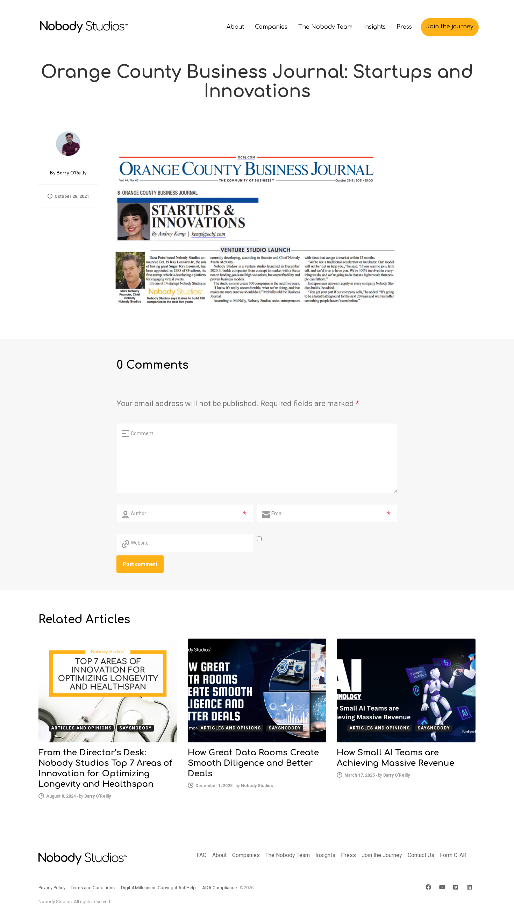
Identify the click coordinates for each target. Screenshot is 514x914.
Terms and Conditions (93, 887)
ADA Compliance (219, 887)
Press (348, 855)
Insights (325, 855)
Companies (246, 855)
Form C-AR (453, 855)
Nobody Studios (257, 785)
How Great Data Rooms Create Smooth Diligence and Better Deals (253, 763)
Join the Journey (382, 855)
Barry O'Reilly (71, 173)
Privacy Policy (51, 887)
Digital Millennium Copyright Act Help (158, 887)
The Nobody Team (287, 855)
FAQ (202, 855)
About (219, 855)
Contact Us (421, 855)
